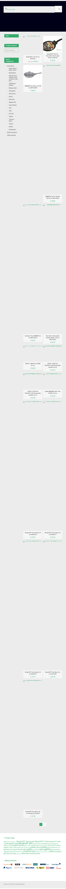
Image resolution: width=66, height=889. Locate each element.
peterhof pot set (39, 851)
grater (33, 847)
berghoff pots (37, 844)
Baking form (7, 841)
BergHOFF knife (42, 841)
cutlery (10, 847)
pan (30, 849)
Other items (12, 93)
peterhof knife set (18, 851)
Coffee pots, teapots (12, 84)
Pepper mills (12, 102)
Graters (11, 124)
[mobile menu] (51, 9)
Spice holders (13, 105)
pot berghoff (57, 851)
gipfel (28, 847)
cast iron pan (35, 845)
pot (51, 851)
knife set (22, 849)
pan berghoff (35, 849)
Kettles (11, 126)
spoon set (19, 853)
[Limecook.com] (10, 9)
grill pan (38, 847)
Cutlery (11, 116)
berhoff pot (28, 845)
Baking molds (13, 88)
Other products (11, 135)
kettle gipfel (50, 847)
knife (6, 849)
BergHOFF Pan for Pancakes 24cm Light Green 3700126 (52, 55)
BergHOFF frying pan (25, 841)
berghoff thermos (18, 845)
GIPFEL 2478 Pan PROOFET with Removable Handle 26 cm (33, 393)
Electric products (12, 132)
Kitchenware (12, 129)
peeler (52, 849)
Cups (10, 110)
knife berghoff (13, 849)
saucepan (13, 853)
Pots (10, 108)
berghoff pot (25, 843)
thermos (25, 853)
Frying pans (12, 91)
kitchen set (57, 847)
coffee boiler (51, 845)
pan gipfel (45, 849)
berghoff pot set (47, 844)
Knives (11, 96)
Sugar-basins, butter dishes (13, 69)
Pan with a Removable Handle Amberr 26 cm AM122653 (52, 337)
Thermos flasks (11, 120)
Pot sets (11, 113)
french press (23, 847)
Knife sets (12, 99)
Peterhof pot (29, 851)
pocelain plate (47, 851)
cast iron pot (43, 845)
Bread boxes (12, 73)
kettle (44, 847)
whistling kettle (35, 853)
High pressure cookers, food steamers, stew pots (13, 78)
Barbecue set (13, 841)
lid (27, 850)
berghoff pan (12, 843)
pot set (6, 853)
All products (10, 66)
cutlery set (16, 847)
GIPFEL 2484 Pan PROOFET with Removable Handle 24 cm (53, 365)
